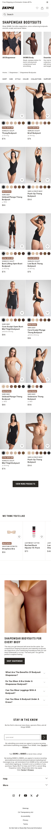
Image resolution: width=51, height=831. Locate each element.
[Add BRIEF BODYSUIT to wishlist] (48, 116)
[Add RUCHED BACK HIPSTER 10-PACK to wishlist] (42, 537)
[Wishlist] (37, 8)
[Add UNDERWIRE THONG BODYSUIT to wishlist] (48, 379)
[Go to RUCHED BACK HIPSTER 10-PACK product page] (34, 532)
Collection (36, 79)
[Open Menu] (47, 8)
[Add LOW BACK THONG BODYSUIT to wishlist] (48, 246)
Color (26, 79)
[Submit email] (44, 737)
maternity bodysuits (38, 648)
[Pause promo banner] (47, 2)
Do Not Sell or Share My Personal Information (25, 828)
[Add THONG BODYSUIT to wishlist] (22, 116)
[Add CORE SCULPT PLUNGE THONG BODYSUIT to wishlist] (48, 313)
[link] (14, 661)
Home (4, 72)
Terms (25, 824)
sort (4, 79)
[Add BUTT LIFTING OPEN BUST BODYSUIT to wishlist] (22, 246)
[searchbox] (28, 14)
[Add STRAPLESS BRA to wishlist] (19, 537)
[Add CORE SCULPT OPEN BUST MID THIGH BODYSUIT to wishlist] (22, 313)
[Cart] (42, 8)
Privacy (25, 820)
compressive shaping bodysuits (16, 648)
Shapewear (13, 72)
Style (17, 79)
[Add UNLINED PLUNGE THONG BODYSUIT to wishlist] (22, 180)
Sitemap (26, 808)
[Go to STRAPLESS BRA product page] (11, 532)
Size (11, 79)
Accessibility (25, 816)
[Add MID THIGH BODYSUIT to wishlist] (22, 446)
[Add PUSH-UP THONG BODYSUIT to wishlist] (48, 180)
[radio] (3, 122)
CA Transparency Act (25, 812)
